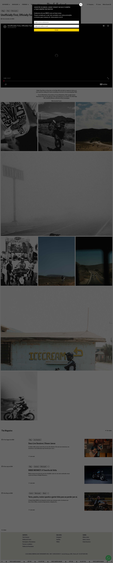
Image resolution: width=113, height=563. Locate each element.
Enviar (56, 30)
